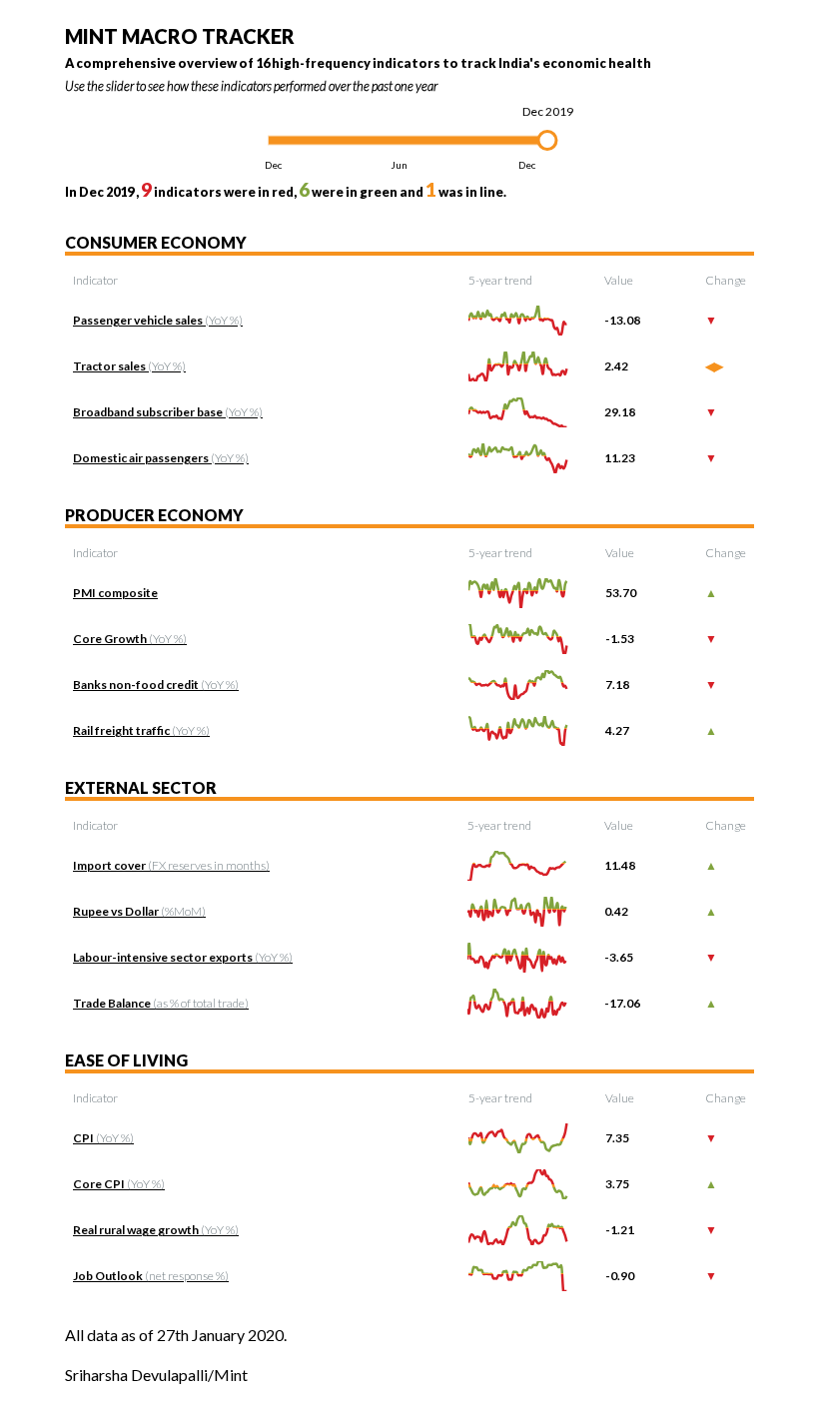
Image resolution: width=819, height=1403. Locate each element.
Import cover (171, 865)
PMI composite (115, 592)
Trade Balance (161, 1003)
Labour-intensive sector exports (183, 957)
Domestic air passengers (161, 457)
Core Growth (130, 638)
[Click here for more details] (518, 319)
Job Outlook (151, 1275)
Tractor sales (129, 365)
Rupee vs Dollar (139, 911)
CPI (103, 1137)
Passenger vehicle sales (158, 320)
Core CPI (119, 1183)
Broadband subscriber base (168, 411)
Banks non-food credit (156, 684)
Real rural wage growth (156, 1229)
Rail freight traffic (141, 730)
